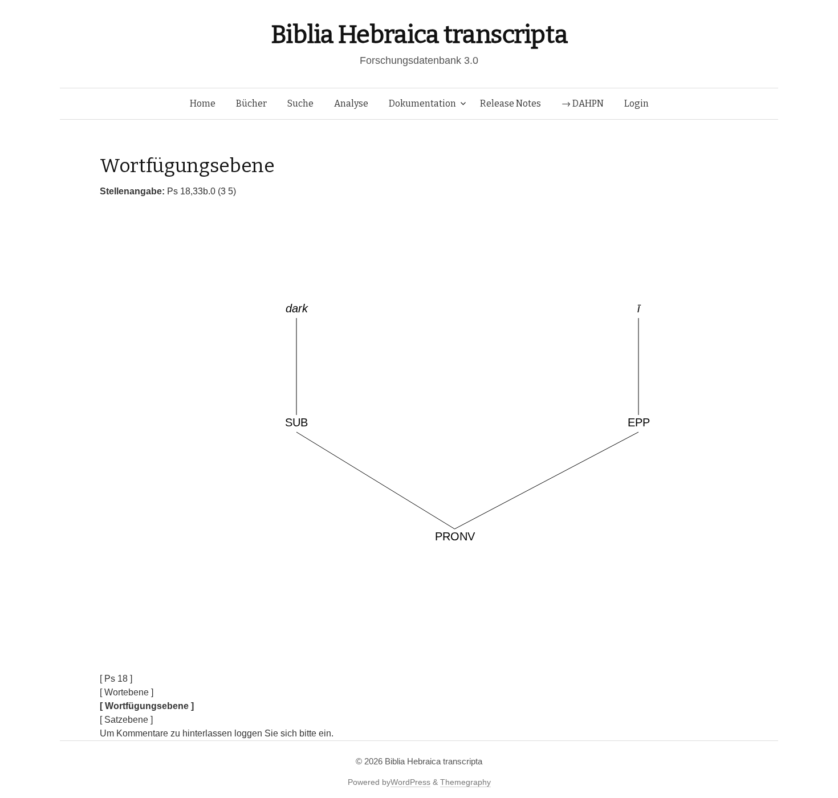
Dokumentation (422, 103)
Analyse (351, 103)
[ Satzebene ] (126, 719)
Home (202, 103)
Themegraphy (465, 782)
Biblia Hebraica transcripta (419, 34)
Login (636, 103)
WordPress (410, 782)
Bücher (251, 103)
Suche (300, 103)
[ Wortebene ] (126, 692)
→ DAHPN (583, 103)
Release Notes (510, 103)
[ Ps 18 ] (116, 678)
